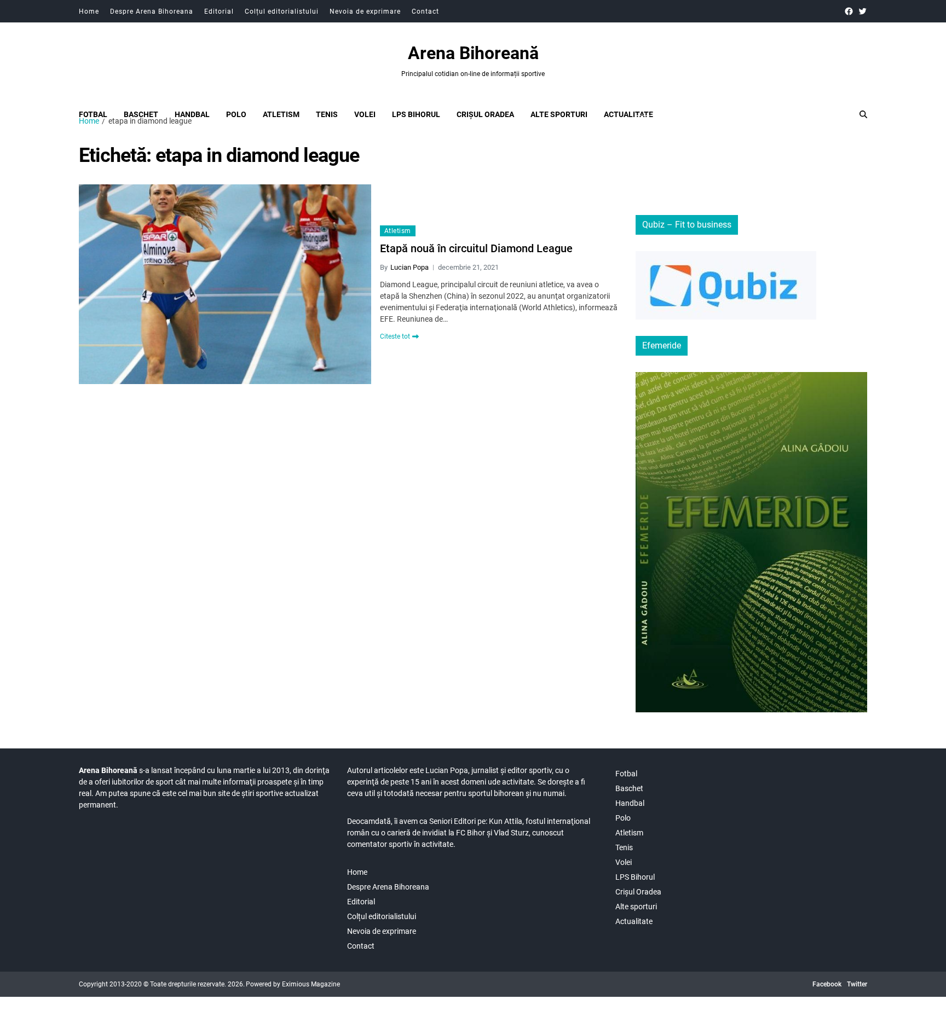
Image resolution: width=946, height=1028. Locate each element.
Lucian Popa (409, 267)
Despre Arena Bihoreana (151, 11)
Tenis (327, 114)
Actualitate (628, 114)
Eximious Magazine (311, 984)
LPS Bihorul (416, 114)
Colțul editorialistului (282, 11)
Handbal (192, 114)
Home (89, 11)
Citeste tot (395, 336)
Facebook (826, 984)
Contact (425, 11)
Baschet (141, 114)
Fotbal (93, 114)
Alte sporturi (558, 114)
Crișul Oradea (485, 114)
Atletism (281, 114)
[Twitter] (862, 11)
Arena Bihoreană (473, 53)
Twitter (857, 984)
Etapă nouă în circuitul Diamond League (476, 248)
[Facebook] (848, 11)
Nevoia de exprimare (365, 11)
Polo (236, 114)
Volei (365, 114)
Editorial (219, 11)
